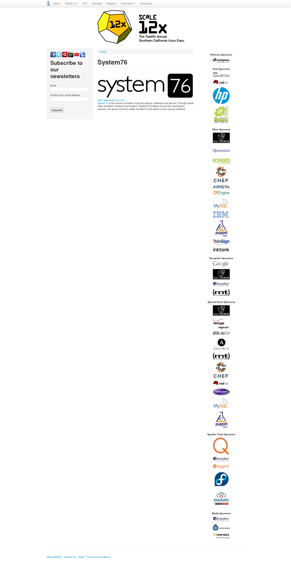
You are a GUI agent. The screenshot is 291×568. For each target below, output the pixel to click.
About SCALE (54, 557)
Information (127, 3)
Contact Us (70, 557)
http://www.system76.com (111, 100)
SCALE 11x (71, 3)
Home (57, 3)
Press (81, 557)
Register (111, 3)
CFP (84, 3)
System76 (103, 103)
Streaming (146, 3)
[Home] (48, 3)
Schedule (97, 3)
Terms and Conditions (98, 557)
